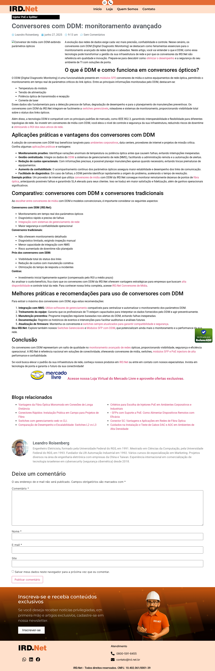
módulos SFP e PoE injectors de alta (174, 351)
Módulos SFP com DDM (101, 328)
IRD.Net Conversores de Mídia (129, 285)
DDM (71, 157)
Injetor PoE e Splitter (25, 17)
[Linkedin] (31, 659)
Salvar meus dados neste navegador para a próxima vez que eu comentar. (62, 571)
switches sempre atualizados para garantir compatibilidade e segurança (125, 324)
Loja (109, 9)
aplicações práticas (43, 146)
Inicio (97, 9)
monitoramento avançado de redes (110, 347)
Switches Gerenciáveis (70, 328)
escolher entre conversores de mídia (37, 201)
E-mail (17, 544)
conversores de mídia (87, 177)
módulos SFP (107, 78)
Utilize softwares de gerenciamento (66, 307)
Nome (17, 531)
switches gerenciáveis (95, 108)
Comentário (20, 488)
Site (14, 558)
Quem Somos (127, 9)
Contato (148, 9)
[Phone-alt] (110, 2)
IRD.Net (123, 362)
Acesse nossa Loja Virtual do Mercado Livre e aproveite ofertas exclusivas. (125, 379)
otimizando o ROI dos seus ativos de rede (38, 127)
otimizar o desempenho (160, 58)
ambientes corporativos (104, 142)
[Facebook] (38, 659)
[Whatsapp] (104, 2)
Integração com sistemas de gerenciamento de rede (48, 222)
